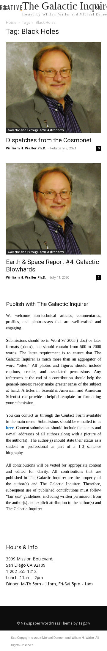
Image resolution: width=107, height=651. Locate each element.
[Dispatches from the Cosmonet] (53, 87)
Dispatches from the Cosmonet (49, 140)
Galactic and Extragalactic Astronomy (36, 130)
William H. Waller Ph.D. (26, 148)
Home (11, 22)
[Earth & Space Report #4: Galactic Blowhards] (53, 208)
